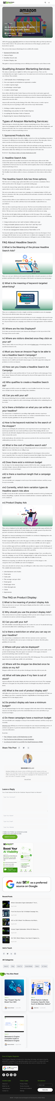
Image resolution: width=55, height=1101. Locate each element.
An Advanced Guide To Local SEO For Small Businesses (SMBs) (23, 742)
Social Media (28, 966)
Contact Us (5, 1091)
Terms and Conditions (26, 1088)
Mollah (27, 768)
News (37, 966)
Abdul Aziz (36, 1007)
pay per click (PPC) (13, 41)
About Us (5, 1084)
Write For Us (5, 1086)
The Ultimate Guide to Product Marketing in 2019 (22, 152)
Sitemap (22, 1091)
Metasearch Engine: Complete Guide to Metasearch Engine (12, 1039)
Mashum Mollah (11, 33)
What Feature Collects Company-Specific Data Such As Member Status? (40, 1002)
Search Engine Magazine (10, 1056)
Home (6, 23)
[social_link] (19, 747)
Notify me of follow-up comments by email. (15, 832)
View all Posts (27, 779)
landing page (35, 344)
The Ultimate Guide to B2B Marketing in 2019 (18, 737)
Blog (13, 966)
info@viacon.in (6, 725)
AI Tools (44, 966)
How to (19, 966)
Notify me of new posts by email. (12, 833)
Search (10, 23)
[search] (45, 3)
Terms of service (24, 1086)
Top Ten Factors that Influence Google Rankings (19, 739)
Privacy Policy (24, 1084)
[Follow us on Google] (26, 884)
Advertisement (6, 1088)
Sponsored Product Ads (11, 52)
